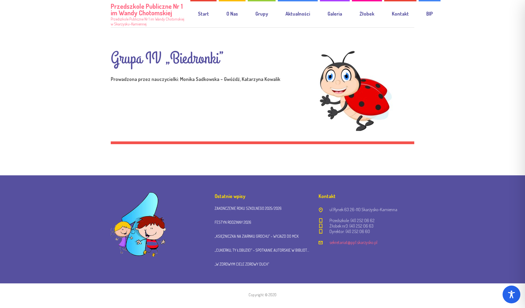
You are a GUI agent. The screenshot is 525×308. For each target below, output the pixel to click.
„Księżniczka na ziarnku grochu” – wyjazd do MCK (257, 236)
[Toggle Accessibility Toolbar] (511, 294)
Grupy (261, 14)
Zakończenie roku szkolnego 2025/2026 (248, 208)
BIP (429, 14)
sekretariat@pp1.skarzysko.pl (353, 242)
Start (203, 14)
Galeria (335, 14)
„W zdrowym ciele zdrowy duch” (242, 264)
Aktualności (297, 14)
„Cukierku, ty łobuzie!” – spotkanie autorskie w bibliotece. (262, 250)
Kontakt (400, 14)
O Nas (232, 14)
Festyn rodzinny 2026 (233, 222)
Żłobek (367, 14)
